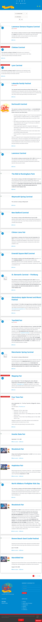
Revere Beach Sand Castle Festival (25, 539)
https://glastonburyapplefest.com (18, 309)
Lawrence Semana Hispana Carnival (26, 27)
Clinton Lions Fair (18, 232)
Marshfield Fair (17, 558)
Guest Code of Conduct (27, 603)
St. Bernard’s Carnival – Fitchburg (25, 275)
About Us (25, 608)
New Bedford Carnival (20, 213)
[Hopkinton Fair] (5, 467)
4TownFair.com (22, 406)
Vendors (24, 606)
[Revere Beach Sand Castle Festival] (5, 540)
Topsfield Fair (17, 320)
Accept (21, 619)
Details (14, 40)
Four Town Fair (17, 397)
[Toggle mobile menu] (39, 6)
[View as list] (22, 19)
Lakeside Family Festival (21, 83)
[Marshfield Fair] (5, 559)
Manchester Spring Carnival (22, 352)
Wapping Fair (17, 376)
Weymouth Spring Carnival (22, 197)
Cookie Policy (37, 617)
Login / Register (23, 3)
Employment (25, 604)
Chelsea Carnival (18, 47)
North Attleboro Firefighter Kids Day (26, 484)
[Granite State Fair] (5, 435)
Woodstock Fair (18, 449)
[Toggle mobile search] (37, 6)
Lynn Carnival (17, 65)
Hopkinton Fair (17, 466)
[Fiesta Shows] (7, 583)
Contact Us (25, 609)
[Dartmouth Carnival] (5, 107)
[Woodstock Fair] (5, 450)
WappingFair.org (20, 384)
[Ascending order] (27, 13)
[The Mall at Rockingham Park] (5, 175)
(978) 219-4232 (5, 603)
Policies (24, 601)
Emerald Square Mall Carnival (23, 253)
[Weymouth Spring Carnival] (5, 198)
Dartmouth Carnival (19, 104)
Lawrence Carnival (19, 153)
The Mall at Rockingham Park (23, 174)
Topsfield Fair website (24, 332)
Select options (15, 441)
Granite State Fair (18, 434)
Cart (18, 3)
